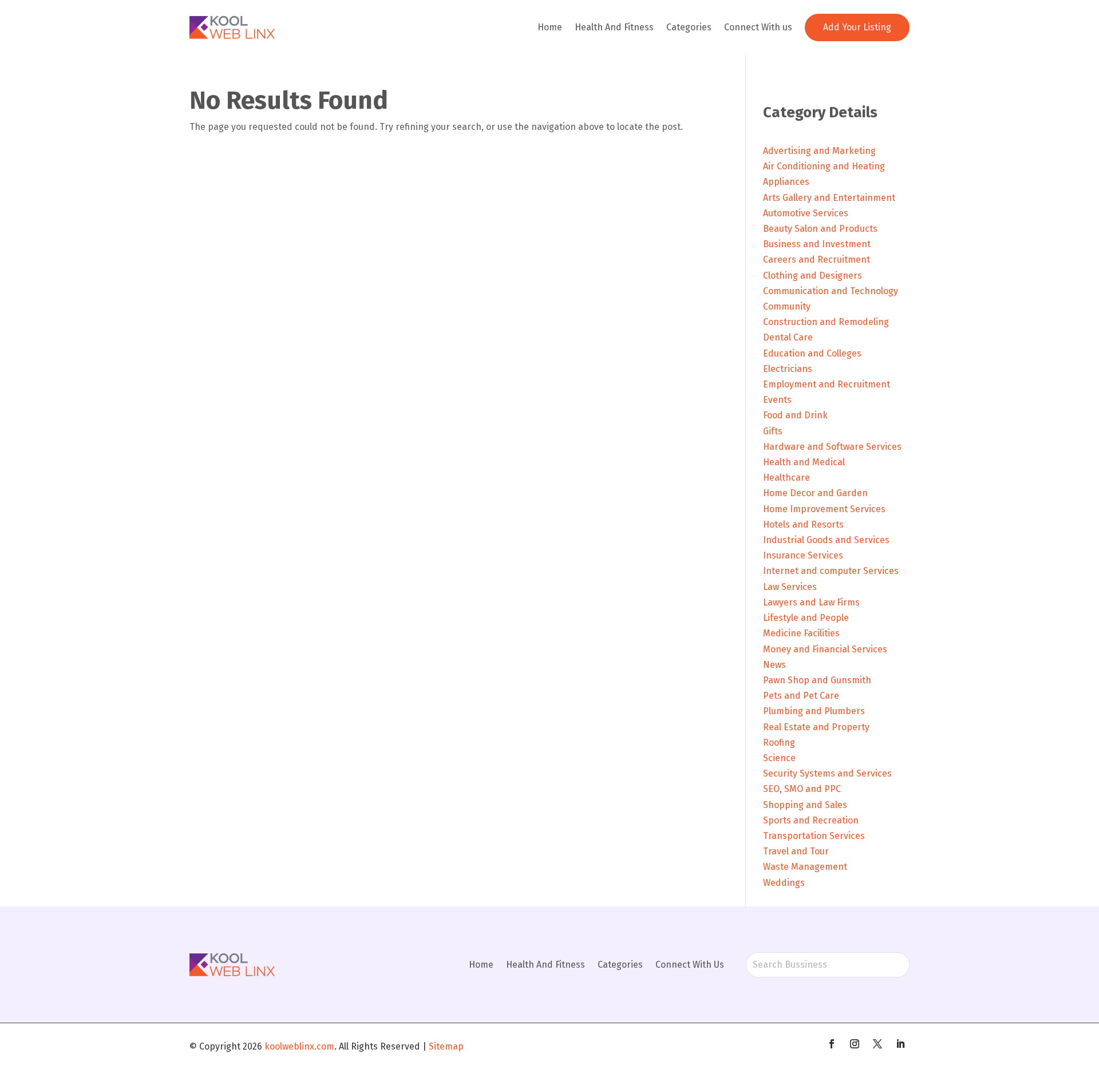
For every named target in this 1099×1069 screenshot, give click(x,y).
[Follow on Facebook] (832, 1044)
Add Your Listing (857, 27)
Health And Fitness (614, 27)
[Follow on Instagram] (854, 1044)
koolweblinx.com (299, 1046)
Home (549, 27)
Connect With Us (689, 964)
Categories (688, 27)
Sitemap (446, 1046)
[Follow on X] (877, 1044)
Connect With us (758, 27)
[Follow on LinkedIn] (900, 1044)
